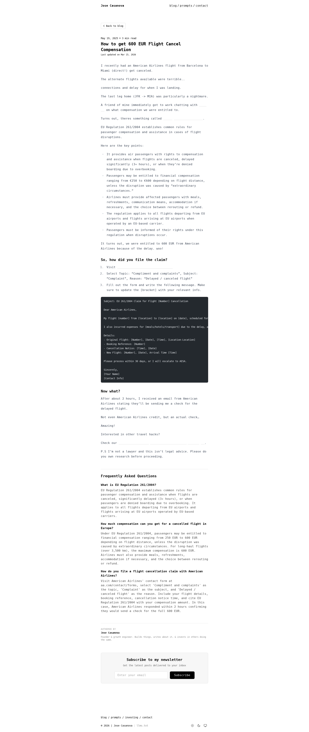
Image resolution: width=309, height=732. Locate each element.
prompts (186, 5)
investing (131, 717)
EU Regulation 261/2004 (183, 118)
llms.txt (142, 725)
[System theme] (205, 725)
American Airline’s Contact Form (145, 267)
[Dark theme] (199, 725)
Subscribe (182, 675)
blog (173, 5)
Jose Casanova (110, 632)
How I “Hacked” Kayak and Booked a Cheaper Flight (162, 443)
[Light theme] (192, 725)
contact (202, 5)
